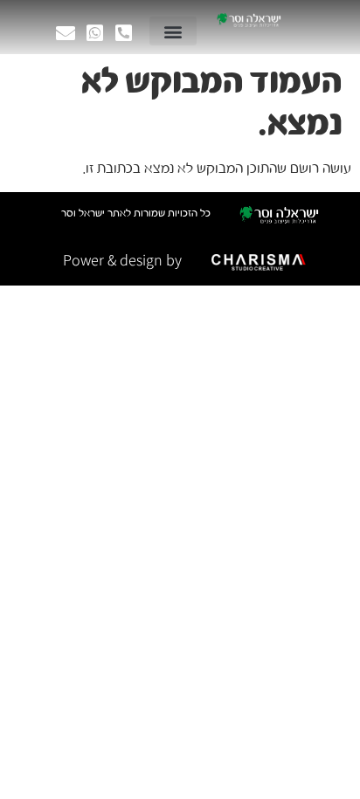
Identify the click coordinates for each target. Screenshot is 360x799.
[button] (173, 31)
